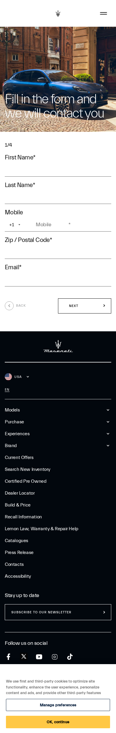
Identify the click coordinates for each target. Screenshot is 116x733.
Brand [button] (11, 445)
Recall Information (23, 517)
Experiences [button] (17, 433)
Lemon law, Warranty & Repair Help (41, 528)
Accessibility (18, 576)
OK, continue (58, 722)
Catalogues (16, 540)
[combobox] (20, 224)
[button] (84, 306)
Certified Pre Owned (25, 481)
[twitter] (23, 656)
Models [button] (12, 410)
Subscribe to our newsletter (41, 612)
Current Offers (19, 457)
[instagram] (54, 656)
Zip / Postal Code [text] (28, 239)
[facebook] (8, 657)
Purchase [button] (14, 422)
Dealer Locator (20, 493)
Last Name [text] (20, 185)
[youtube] (39, 657)
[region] (58, 698)
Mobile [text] (15, 212)
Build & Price (18, 505)
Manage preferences (58, 705)
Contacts (14, 564)
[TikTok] (70, 657)
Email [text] (13, 267)
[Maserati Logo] (58, 13)
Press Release (19, 552)
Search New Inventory (27, 469)
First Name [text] (20, 157)
